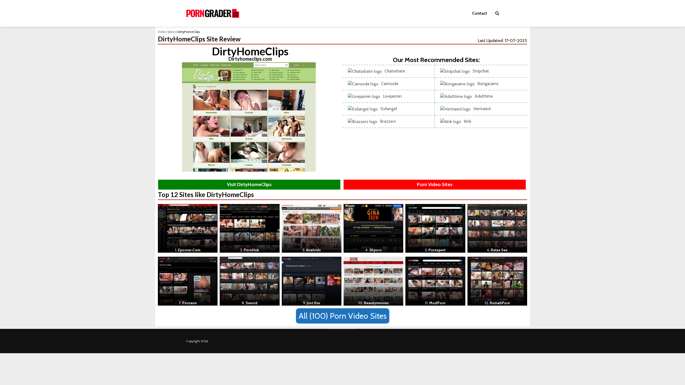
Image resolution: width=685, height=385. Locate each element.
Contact (479, 13)
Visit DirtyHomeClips (249, 184)
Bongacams (487, 83)
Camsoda (389, 83)
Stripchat (481, 71)
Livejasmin (392, 96)
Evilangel (388, 108)
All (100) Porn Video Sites (343, 316)
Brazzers (388, 121)
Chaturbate (395, 71)
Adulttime (484, 96)
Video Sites (166, 32)
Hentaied (481, 108)
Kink (467, 121)
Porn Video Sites (434, 184)
